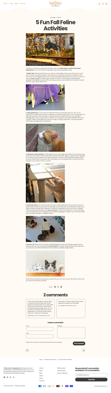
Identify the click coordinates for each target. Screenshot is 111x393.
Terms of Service (62, 373)
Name (27, 326)
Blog (11, 3)
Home (40, 359)
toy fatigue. (61, 211)
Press (41, 378)
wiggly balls (53, 246)
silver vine (31, 118)
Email (27, 333)
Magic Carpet (35, 78)
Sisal (66, 156)
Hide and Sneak (52, 210)
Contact (22, 3)
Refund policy (61, 368)
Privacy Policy (61, 370)
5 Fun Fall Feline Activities (65, 359)
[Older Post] (27, 350)
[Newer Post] (83, 350)
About (16, 3)
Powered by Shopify (20, 385)
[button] (103, 3)
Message (59, 326)
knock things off (54, 244)
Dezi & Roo (10, 385)
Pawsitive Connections (50, 359)
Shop (41, 370)
